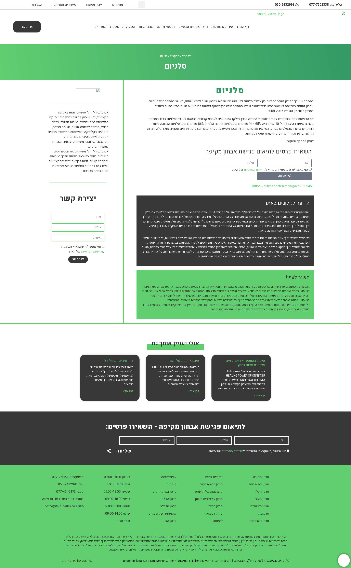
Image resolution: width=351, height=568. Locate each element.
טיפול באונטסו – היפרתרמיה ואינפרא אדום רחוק (245, 362)
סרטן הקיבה (261, 477)
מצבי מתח (146, 26)
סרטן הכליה (261, 491)
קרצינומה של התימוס (209, 491)
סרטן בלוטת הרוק (211, 484)
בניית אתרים (85, 561)
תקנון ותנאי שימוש (207, 561)
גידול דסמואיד (213, 513)
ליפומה (218, 520)
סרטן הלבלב (168, 506)
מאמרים (100, 26)
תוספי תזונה (166, 26)
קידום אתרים (69, 561)
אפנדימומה (168, 477)
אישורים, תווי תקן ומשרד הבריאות (156, 561)
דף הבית (243, 26)
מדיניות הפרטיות (254, 169)
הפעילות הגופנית (122, 26)
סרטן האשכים (259, 506)
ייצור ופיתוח (94, 4)
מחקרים (117, 4)
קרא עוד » (259, 395)
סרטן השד (169, 520)
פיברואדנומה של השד (184, 360)
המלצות (37, 4)
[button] (141, 4)
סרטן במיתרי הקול (164, 491)
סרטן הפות (215, 506)
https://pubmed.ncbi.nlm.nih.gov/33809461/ (283, 186)
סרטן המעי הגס (259, 484)
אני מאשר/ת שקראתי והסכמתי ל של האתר (269, 169)
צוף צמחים (129, 561)
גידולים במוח (214, 477)
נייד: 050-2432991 (71, 484)
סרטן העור (262, 499)
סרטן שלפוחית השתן (209, 499)
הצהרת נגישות (186, 561)
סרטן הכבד (169, 499)
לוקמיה (171, 484)
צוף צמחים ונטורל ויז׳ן (118, 360)
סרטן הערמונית (259, 520)
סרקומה (263, 513)
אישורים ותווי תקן (64, 4)
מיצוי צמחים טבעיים (193, 26)
